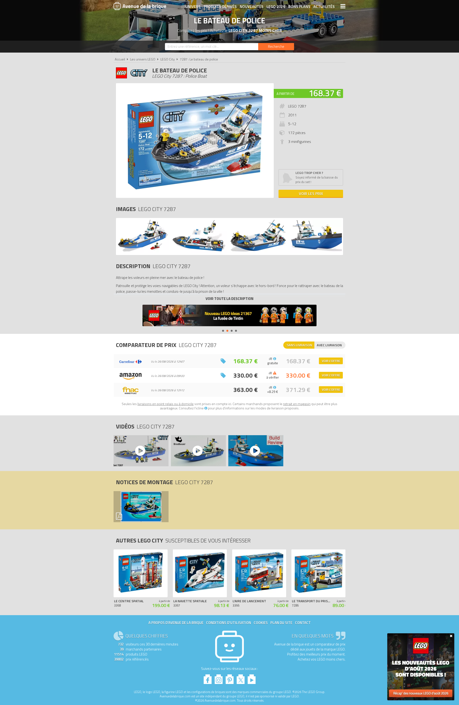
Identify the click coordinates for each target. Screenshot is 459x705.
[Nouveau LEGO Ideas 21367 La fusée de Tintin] (229, 316)
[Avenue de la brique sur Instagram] (218, 678)
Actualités (324, 6)
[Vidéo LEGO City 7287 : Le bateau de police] (141, 450)
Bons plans (299, 6)
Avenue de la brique (140, 6)
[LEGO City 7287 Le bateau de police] (143, 251)
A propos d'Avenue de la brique (175, 622)
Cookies (261, 622)
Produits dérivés (220, 6)
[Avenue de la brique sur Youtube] (251, 678)
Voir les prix (311, 193)
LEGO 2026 (276, 6)
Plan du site (281, 622)
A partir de (285, 93)
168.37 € (325, 93)
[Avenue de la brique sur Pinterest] (229, 678)
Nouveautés (251, 6)
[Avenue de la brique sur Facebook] (207, 678)
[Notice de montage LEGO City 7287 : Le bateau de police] (141, 506)
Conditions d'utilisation (228, 622)
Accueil (120, 59)
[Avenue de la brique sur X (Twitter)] (240, 678)
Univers (193, 6)
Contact (303, 622)
